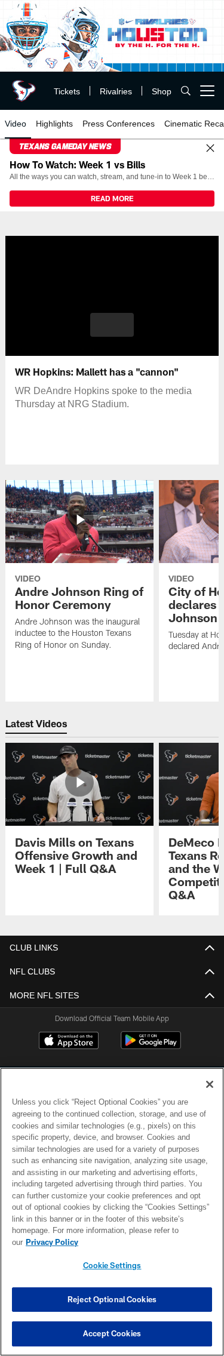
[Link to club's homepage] (24, 86)
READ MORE (112, 198)
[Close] (210, 148)
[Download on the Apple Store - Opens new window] (69, 1042)
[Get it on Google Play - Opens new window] (151, 1046)
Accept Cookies (112, 1333)
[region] (112, 1218)
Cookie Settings (112, 1265)
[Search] (186, 91)
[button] (112, 325)
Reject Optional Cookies (112, 1299)
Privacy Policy (144, 1242)
